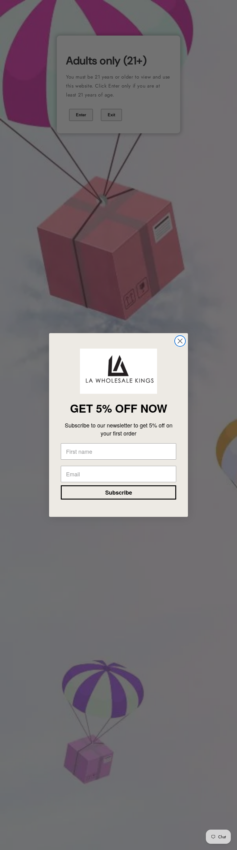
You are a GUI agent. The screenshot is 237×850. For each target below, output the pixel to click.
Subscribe (118, 492)
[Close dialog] (180, 341)
